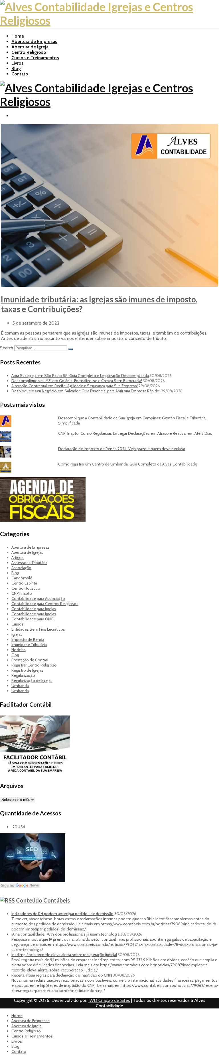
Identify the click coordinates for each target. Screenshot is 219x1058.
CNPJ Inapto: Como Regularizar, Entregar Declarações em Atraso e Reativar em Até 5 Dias (135, 433)
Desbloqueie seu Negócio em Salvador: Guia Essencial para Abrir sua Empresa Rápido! (85, 390)
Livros (17, 63)
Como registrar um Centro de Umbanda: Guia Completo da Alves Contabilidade (127, 464)
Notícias (18, 649)
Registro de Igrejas (27, 670)
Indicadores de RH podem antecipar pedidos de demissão (62, 913)
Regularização (23, 675)
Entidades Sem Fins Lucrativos (38, 629)
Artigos (17, 557)
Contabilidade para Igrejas (33, 608)
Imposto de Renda (27, 639)
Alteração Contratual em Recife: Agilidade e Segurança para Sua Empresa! (74, 385)
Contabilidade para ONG (32, 619)
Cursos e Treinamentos (35, 57)
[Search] (70, 349)
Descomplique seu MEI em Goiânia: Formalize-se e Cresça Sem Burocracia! (76, 380)
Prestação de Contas (29, 660)
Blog (16, 68)
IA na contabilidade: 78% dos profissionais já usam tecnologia (65, 934)
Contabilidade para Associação (38, 598)
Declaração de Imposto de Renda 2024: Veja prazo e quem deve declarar (121, 448)
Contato (19, 74)
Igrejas (17, 634)
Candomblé (21, 578)
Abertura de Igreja (29, 47)
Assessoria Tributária (29, 562)
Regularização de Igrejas (31, 680)
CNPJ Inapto (21, 593)
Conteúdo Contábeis (43, 900)
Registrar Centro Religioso (34, 665)
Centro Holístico (25, 588)
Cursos (17, 624)
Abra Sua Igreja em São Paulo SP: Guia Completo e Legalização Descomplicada (80, 375)
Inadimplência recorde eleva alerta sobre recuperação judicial (64, 954)
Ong (15, 654)
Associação (21, 567)
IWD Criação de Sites (109, 1000)
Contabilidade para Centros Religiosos (44, 603)
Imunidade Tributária (29, 644)
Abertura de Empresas (34, 41)
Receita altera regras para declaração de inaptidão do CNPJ (61, 975)
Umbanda (20, 685)
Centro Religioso (28, 52)
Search (6, 347)
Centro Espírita (24, 583)
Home (17, 36)
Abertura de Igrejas (27, 552)
